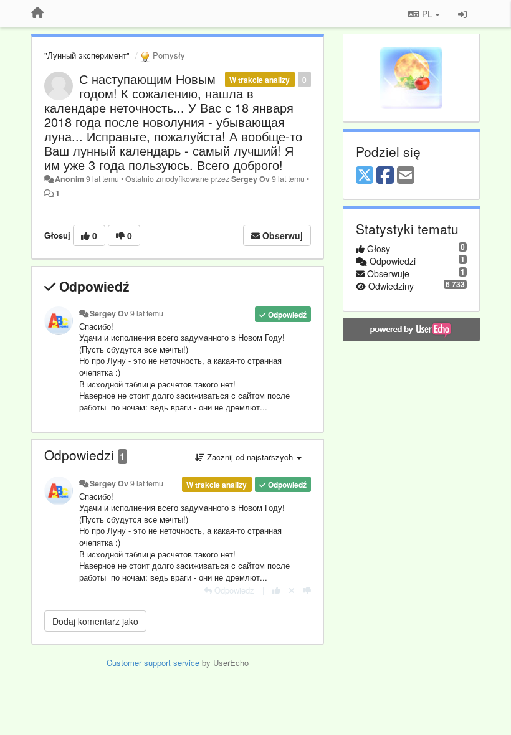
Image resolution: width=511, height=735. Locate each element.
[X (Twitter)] (364, 175)
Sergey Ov (250, 178)
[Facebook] (385, 175)
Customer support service (153, 662)
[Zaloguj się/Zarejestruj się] (462, 13)
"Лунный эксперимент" (87, 55)
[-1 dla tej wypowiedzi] (307, 590)
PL (427, 13)
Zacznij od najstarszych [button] (249, 457)
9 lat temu (146, 313)
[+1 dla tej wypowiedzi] (276, 590)
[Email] (405, 175)
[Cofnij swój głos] (292, 590)
